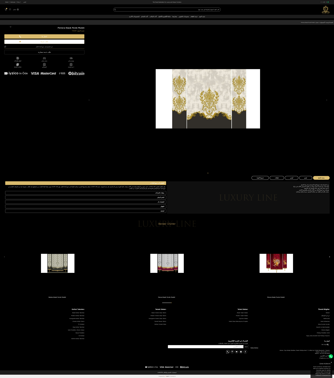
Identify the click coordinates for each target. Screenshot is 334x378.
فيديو (305, 178)
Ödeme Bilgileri (325, 330)
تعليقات (277, 178)
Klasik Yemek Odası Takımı (159, 312)
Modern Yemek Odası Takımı (158, 315)
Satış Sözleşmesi (325, 321)
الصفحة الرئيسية (329, 22)
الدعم (25, 2)
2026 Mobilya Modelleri (323, 333)
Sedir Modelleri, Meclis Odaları (76, 330)
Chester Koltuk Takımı (78, 321)
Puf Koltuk (81, 335)
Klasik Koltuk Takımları (78, 312)
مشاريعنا (174, 16)
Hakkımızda (326, 318)
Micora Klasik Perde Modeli (276, 297)
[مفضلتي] (10, 9)
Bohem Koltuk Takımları (77, 338)
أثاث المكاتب (153, 16)
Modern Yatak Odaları (242, 315)
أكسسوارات (322, 22)
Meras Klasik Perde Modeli (166, 297)
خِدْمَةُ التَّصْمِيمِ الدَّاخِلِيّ (164, 16)
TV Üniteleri (81, 324)
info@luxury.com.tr (324, 358)
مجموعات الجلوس (184, 16)
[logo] (326, 9)
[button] (89, 100)
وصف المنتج (321, 178)
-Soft (167, 376)
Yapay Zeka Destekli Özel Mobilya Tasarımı (318, 335)
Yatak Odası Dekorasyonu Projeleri (238, 321)
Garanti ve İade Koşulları (323, 327)
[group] (208, 99)
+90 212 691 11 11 (325, 352)
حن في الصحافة (325, 315)
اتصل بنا (44, 36)
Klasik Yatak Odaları (242, 312)
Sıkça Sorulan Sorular (324, 324)
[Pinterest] (232, 351)
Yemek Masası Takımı (160, 321)
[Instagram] (241, 351)
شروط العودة (260, 178)
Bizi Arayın (324, 344)
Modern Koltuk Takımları (77, 315)
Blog (18, 2)
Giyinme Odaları (243, 318)
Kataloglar (12, 2)
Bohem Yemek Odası (160, 324)
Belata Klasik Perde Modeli (57, 297)
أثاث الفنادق (144, 16)
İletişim (7, 2)
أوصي (291, 178)
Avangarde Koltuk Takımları (76, 318)
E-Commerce (172, 376)
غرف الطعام (194, 16)
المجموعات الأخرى (134, 16)
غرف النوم (202, 16)
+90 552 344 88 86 (325, 353)
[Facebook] (245, 351)
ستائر (317, 22)
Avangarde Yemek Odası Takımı (157, 318)
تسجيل (246, 346)
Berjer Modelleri (80, 333)
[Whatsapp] (228, 351)
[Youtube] (236, 351)
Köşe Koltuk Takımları (78, 327)
